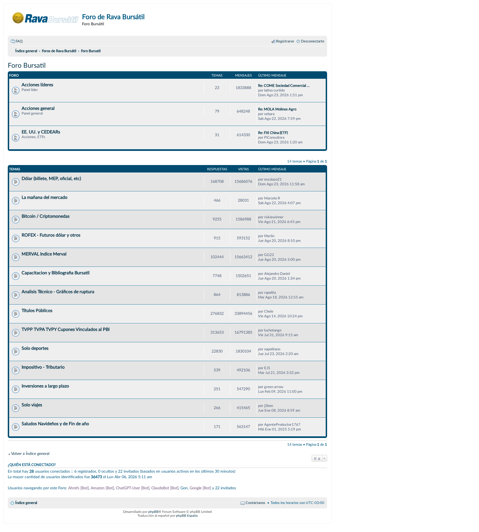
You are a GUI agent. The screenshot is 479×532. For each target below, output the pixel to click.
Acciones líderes (37, 85)
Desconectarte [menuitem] (312, 41)
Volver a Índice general (30, 454)
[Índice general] (45, 18)
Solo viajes (32, 405)
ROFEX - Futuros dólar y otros (51, 235)
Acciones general (38, 108)
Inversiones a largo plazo (45, 386)
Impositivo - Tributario (43, 367)
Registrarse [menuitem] (285, 41)
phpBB (153, 511)
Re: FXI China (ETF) (273, 133)
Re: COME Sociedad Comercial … (284, 86)
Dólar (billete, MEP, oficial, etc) (51, 178)
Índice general (26, 503)
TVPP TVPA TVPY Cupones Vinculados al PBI (65, 329)
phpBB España (187, 515)
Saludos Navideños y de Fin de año (55, 424)
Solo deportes (35, 348)
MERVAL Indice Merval (44, 254)
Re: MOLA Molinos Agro (277, 109)
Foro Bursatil (27, 65)
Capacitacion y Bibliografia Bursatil (56, 273)
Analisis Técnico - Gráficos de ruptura (58, 292)
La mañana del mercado (44, 197)
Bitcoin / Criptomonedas (46, 216)
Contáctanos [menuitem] (255, 503)
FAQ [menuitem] (19, 41)
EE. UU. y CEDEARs (41, 132)
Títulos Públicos (37, 310)
